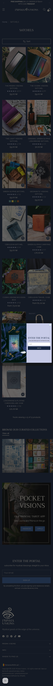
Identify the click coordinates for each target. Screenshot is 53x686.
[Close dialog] (50, 325)
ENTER (39, 348)
